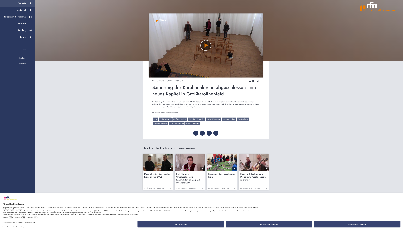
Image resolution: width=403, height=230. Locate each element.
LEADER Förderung (177, 123)
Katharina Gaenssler (160, 123)
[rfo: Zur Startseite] (377, 6)
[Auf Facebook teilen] (195, 133)
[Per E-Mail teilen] (215, 133)
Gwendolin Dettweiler (196, 119)
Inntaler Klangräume (214, 119)
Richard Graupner (192, 123)
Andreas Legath (165, 119)
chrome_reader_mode (253, 80)
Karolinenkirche (243, 119)
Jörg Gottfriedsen (229, 119)
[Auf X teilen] (202, 133)
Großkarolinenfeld (179, 119)
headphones (250, 80)
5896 (155, 119)
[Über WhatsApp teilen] (209, 133)
